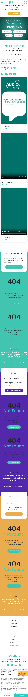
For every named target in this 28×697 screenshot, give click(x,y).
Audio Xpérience (7, 31)
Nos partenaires (14, 623)
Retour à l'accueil (14, 304)
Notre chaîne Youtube (15, 267)
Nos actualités (14, 630)
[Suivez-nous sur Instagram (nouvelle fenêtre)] (14, 74)
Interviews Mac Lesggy (19, 31)
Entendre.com (14, 645)
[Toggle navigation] (2, 2)
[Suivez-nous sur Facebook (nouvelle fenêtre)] (2, 74)
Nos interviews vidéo (14, 633)
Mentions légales (14, 642)
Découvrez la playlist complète (14, 363)
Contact (14, 639)
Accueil (14, 620)
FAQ (14, 636)
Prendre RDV (14, 13)
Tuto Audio (9, 35)
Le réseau (14, 649)
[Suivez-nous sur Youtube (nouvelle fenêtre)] (10, 74)
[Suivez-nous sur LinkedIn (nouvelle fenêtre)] (6, 74)
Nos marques (14, 626)
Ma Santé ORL (18, 35)
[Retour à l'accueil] (14, 2)
